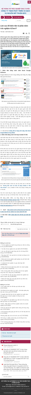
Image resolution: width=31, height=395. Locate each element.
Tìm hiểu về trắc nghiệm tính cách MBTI (10, 249)
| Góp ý (15, 390)
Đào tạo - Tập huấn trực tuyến (9, 332)
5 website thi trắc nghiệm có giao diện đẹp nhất (12, 263)
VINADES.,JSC (22, 392)
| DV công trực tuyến (18, 388)
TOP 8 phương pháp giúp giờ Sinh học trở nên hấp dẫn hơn (15, 311)
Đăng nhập (4, 20)
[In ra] (27, 33)
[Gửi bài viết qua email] (24, 33)
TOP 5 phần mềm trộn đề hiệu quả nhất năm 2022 (13, 286)
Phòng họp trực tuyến (7, 336)
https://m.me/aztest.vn (6, 205)
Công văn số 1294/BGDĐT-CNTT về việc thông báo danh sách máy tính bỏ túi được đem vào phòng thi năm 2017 (15, 351)
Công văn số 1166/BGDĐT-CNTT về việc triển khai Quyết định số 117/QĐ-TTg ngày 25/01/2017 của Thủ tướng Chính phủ (16, 358)
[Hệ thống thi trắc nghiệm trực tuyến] (15, 3)
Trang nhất (3, 388)
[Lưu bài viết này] (29, 33)
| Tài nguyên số (27, 388)
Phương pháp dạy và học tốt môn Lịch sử (11, 315)
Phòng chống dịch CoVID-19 (11, 345)
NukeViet (11, 392)
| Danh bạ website (10, 388)
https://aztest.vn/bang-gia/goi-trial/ (10, 199)
